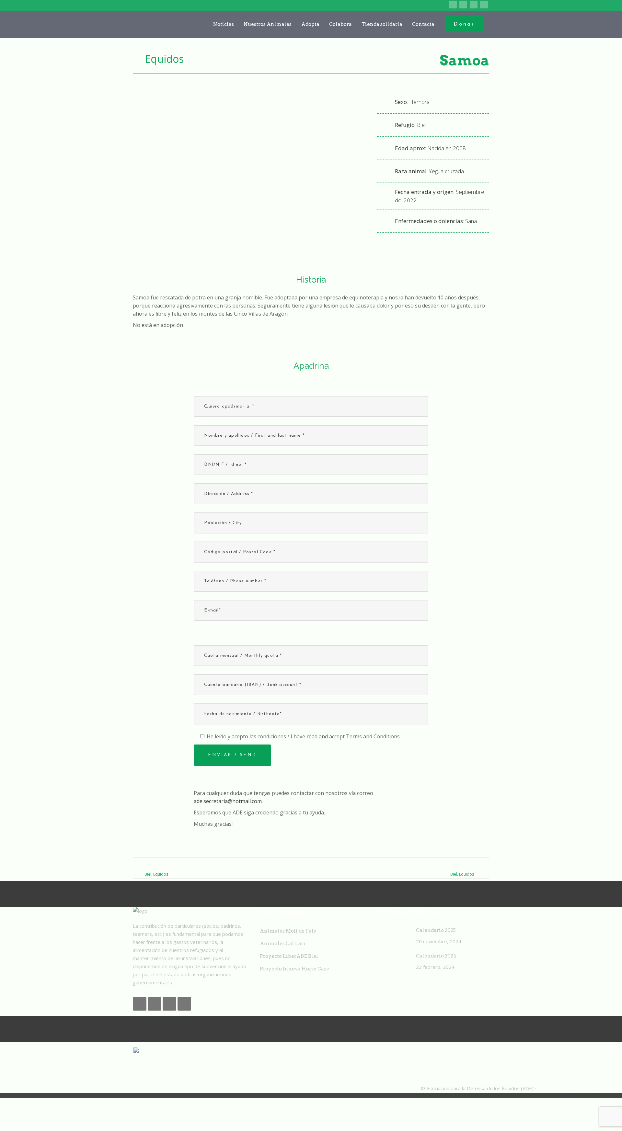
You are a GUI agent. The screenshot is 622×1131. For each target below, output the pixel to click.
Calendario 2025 (436, 930)
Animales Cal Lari (282, 943)
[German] (433, 5)
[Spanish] (443, 5)
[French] (423, 5)
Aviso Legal (551, 1089)
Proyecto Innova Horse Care (294, 969)
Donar (464, 24)
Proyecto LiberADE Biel (289, 956)
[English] (413, 5)
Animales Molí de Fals (288, 931)
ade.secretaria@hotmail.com (228, 801)
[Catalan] (403, 5)
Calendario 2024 (436, 956)
